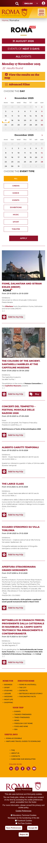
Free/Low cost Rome (23, 723)
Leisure (7, 693)
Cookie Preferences (23, 789)
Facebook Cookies (24, 820)
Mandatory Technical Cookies (24, 815)
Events (15, 200)
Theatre (16, 229)
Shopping (8, 702)
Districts (23, 690)
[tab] (23, 76)
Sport (16, 222)
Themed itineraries (22, 714)
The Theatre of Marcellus (28, 423)
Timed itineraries (22, 717)
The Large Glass (13, 483)
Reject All (24, 834)
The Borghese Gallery (20, 586)
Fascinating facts (27, 696)
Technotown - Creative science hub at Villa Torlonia (21, 540)
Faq (13, 750)
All (15, 178)
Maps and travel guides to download (23, 741)
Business (8, 684)
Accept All (32, 828)
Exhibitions (16, 207)
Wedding (8, 696)
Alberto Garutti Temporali (20, 447)
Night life (8, 699)
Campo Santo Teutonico (11, 643)
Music (16, 214)
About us (15, 753)
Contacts (15, 756)
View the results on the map (21, 76)
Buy (37, 394)
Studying (8, 690)
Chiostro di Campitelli (10, 423)
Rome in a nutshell (27, 684)
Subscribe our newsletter (23, 759)
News (16, 720)
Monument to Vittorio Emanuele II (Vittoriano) (19, 300)
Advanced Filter (19, 84)
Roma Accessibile (14, 738)
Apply (23, 238)
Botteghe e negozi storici (30, 693)
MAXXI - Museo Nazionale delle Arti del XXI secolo (20, 457)
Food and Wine (21, 726)
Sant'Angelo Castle (9, 584)
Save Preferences (13, 828)
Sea (15, 729)
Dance (16, 193)
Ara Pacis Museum (9, 580)
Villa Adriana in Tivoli (14, 591)
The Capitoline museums (11, 377)
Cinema (15, 186)
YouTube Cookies (25, 823)
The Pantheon (35, 582)
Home (5, 20)
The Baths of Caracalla (29, 589)
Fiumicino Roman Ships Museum (29, 580)
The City (22, 687)
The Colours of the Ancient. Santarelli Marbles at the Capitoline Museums (21, 364)
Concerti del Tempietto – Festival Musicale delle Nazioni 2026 (18, 410)
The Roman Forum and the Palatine (15, 582)
